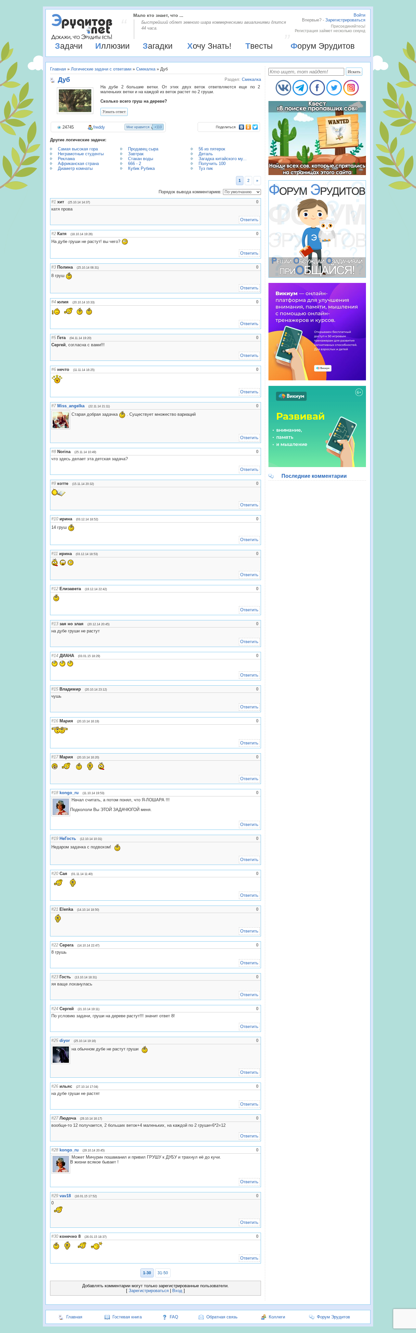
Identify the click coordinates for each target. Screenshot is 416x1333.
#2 (53, 233)
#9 (53, 483)
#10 (54, 518)
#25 (54, 1040)
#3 (53, 267)
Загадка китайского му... (223, 158)
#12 (54, 588)
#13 (54, 623)
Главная (58, 69)
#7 (53, 405)
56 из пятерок (212, 148)
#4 (53, 301)
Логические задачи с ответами (101, 69)
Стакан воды (140, 158)
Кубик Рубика (141, 168)
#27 (54, 1118)
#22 (54, 945)
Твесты (259, 45)
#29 (54, 1195)
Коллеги (277, 1316)
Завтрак (136, 153)
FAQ (174, 1316)
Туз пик (206, 168)
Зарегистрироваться (345, 20)
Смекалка (145, 69)
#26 (54, 1086)
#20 (54, 873)
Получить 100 (212, 163)
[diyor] (71, 1049)
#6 (53, 369)
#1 (53, 201)
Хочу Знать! (209, 45)
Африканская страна (78, 163)
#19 (54, 838)
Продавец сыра (143, 148)
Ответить (249, 219)
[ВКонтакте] (241, 127)
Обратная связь (222, 1316)
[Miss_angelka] (71, 414)
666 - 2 (134, 163)
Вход (177, 1290)
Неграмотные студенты (81, 153)
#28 (54, 1150)
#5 (53, 337)
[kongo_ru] (71, 799)
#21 (54, 909)
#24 (54, 1008)
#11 (54, 553)
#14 (54, 655)
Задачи (69, 45)
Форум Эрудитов (323, 45)
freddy (99, 127)
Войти (359, 15)
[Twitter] (255, 127)
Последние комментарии (314, 476)
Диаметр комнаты (75, 168)
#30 (54, 1236)
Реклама (66, 158)
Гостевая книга (127, 1316)
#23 (54, 976)
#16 (54, 720)
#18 (54, 792)
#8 (53, 451)
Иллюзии (112, 45)
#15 (54, 689)
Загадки (158, 45)
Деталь (206, 153)
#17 (54, 757)
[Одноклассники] (248, 127)
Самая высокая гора (78, 148)
